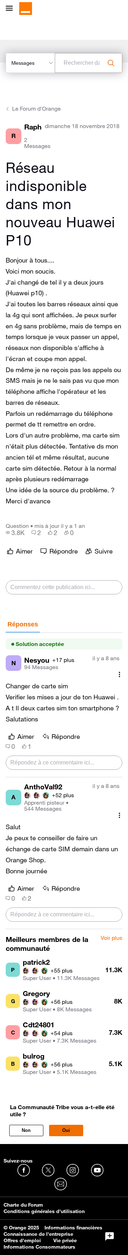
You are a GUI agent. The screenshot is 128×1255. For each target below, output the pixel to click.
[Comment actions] (119, 674)
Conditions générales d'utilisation (44, 1211)
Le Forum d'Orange (36, 108)
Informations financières (73, 1227)
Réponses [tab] (22, 624)
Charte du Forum (23, 1205)
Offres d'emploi (22, 1240)
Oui (66, 1130)
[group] (15, 532)
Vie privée (65, 1240)
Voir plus (111, 938)
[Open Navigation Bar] (11, 9)
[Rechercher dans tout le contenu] (111, 63)
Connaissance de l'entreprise (38, 1234)
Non (26, 1130)
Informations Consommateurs (39, 1247)
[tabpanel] (64, 781)
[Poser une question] (109, 1236)
